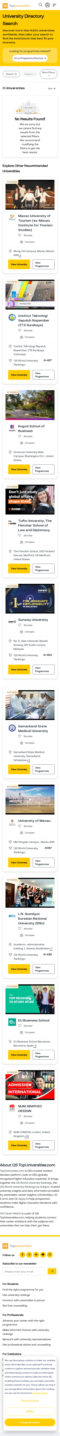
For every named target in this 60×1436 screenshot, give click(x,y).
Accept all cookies (30, 1422)
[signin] (47, 4)
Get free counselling (14, 1305)
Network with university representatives (26, 1339)
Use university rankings (16, 1295)
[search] (40, 5)
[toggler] (54, 4)
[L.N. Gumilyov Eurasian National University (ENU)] (12, 915)
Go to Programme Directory (29, 58)
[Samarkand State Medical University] (12, 728)
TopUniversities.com (12, 1170)
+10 (26, 1136)
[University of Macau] (12, 822)
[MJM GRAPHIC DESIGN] (12, 1108)
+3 (34, 1046)
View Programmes (42, 264)
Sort (50, 88)
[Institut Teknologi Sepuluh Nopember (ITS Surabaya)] (12, 317)
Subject (28, 74)
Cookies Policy (40, 1393)
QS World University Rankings (34, 1182)
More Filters (48, 72)
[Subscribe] (52, 1271)
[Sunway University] (12, 621)
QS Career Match (10, 1213)
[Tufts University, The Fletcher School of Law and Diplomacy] (12, 522)
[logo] (16, 4)
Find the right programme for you (22, 1289)
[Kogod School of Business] (12, 427)
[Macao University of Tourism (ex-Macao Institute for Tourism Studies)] (12, 217)
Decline (30, 1411)
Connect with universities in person (23, 1300)
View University (19, 264)
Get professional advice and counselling (26, 1344)
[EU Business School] (12, 1022)
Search (10, 74)
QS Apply (20, 1198)
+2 (28, 760)
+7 (51, 948)
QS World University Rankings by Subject (25, 1186)
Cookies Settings (30, 1400)
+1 (19, 255)
